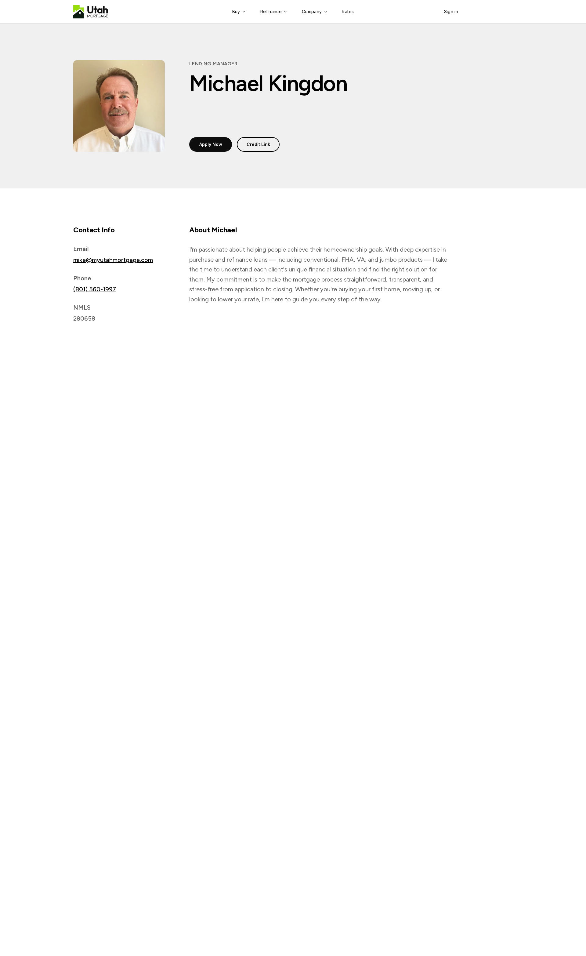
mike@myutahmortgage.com (113, 260)
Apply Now (210, 144)
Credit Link (258, 144)
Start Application (490, 11)
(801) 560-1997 (94, 289)
